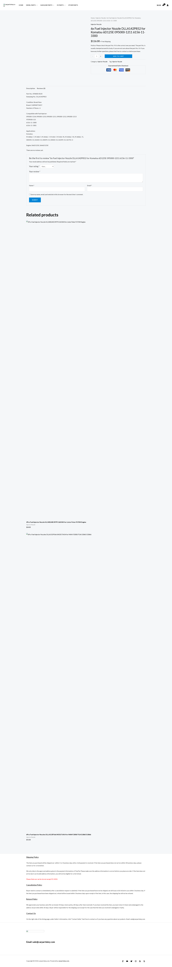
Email (89, 185)
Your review (34, 171)
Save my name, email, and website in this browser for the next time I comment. (57, 194)
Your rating (34, 166)
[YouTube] (127, 961)
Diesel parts (31, 5)
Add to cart (118, 56)
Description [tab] (30, 88)
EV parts (60, 5)
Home (21, 5)
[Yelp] (144, 961)
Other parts (73, 5)
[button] (36, 5)
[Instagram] (136, 961)
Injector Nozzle (101, 18)
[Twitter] (131, 961)
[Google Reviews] (140, 961)
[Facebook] (123, 961)
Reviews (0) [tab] (41, 88)
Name (31, 185)
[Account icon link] (168, 5)
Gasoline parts (46, 5)
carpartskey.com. (63, 961)
